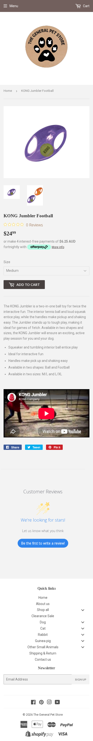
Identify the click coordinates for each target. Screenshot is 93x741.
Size (7, 262)
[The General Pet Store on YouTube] (57, 703)
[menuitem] (46, 597)
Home (8, 91)
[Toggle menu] (83, 609)
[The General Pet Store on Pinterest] (41, 703)
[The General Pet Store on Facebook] (33, 703)
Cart (85, 6)
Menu (14, 6)
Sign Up (80, 679)
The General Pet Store (48, 714)
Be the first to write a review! (43, 543)
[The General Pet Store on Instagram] (49, 703)
